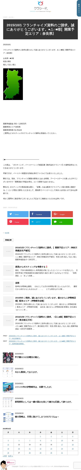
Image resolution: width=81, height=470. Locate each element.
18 (73, 444)
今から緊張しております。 (27, 372)
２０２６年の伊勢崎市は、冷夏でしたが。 (34, 387)
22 (40, 449)
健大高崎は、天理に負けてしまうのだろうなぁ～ (37, 417)
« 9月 (5, 456)
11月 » (10, 456)
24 (62, 449)
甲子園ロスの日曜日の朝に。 (28, 357)
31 (62, 453)
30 (51, 453)
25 (73, 449)
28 (29, 453)
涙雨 (17, 283)
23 (51, 449)
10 (62, 440)
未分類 (7, 233)
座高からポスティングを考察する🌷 (31, 267)
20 (19, 449)
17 (62, 444)
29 (40, 453)
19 (8, 449)
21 (29, 449)
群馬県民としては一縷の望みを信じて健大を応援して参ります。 (44, 402)
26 (8, 453)
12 (8, 444)
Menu (79, 9)
